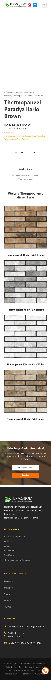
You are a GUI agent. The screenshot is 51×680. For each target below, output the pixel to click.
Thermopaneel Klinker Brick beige (25, 419)
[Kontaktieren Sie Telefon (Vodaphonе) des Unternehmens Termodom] (30, 5)
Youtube (8, 594)
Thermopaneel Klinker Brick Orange (25, 255)
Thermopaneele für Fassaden (17, 560)
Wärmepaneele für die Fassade (16, 139)
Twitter (7, 607)
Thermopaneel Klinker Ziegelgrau (25, 310)
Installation (9, 550)
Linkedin (8, 600)
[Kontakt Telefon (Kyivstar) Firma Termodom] (35, 5)
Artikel (7, 546)
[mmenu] (44, 5)
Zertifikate (9, 555)
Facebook (8, 581)
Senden (25, 475)
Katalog (10, 92)
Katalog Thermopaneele (15, 536)
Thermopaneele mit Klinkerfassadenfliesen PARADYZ (24, 136)
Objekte (8, 541)
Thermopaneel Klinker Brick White (25, 364)
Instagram (8, 588)
